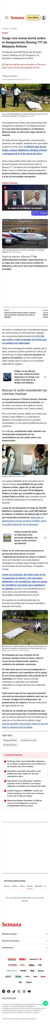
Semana (5, 28)
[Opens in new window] (8, 991)
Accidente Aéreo (10, 745)
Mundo (14, 28)
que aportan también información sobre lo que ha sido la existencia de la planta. (25, 724)
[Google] (3, 991)
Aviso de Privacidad (11, 998)
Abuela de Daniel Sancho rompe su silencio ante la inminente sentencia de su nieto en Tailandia (20, 315)
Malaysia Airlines (10, 740)
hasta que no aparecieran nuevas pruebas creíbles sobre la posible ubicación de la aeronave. (24, 521)
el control (24, 339)
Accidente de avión (28, 740)
